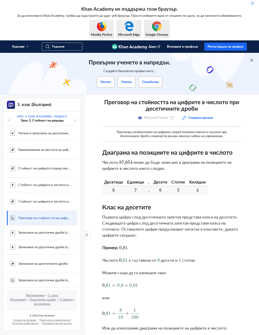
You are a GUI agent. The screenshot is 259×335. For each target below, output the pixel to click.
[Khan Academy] (129, 47)
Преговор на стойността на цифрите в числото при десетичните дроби (44, 218)
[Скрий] (252, 3)
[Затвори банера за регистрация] (252, 60)
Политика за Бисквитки (25, 323)
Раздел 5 (60, 116)
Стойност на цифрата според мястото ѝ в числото (44, 168)
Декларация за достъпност (57, 323)
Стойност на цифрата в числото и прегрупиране (44, 185)
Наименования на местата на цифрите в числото (44, 149)
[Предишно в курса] (8, 120)
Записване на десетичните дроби (43, 263)
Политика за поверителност (55, 320)
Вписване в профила (182, 46)
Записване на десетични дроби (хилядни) (44, 247)
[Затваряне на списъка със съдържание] (87, 235)
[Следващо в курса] (75, 120)
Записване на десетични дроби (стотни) (44, 232)
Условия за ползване (24, 320)
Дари (152, 46)
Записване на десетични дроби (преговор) (44, 280)
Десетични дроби (43, 299)
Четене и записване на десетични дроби (44, 133)
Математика (35, 295)
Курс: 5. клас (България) (34, 116)
